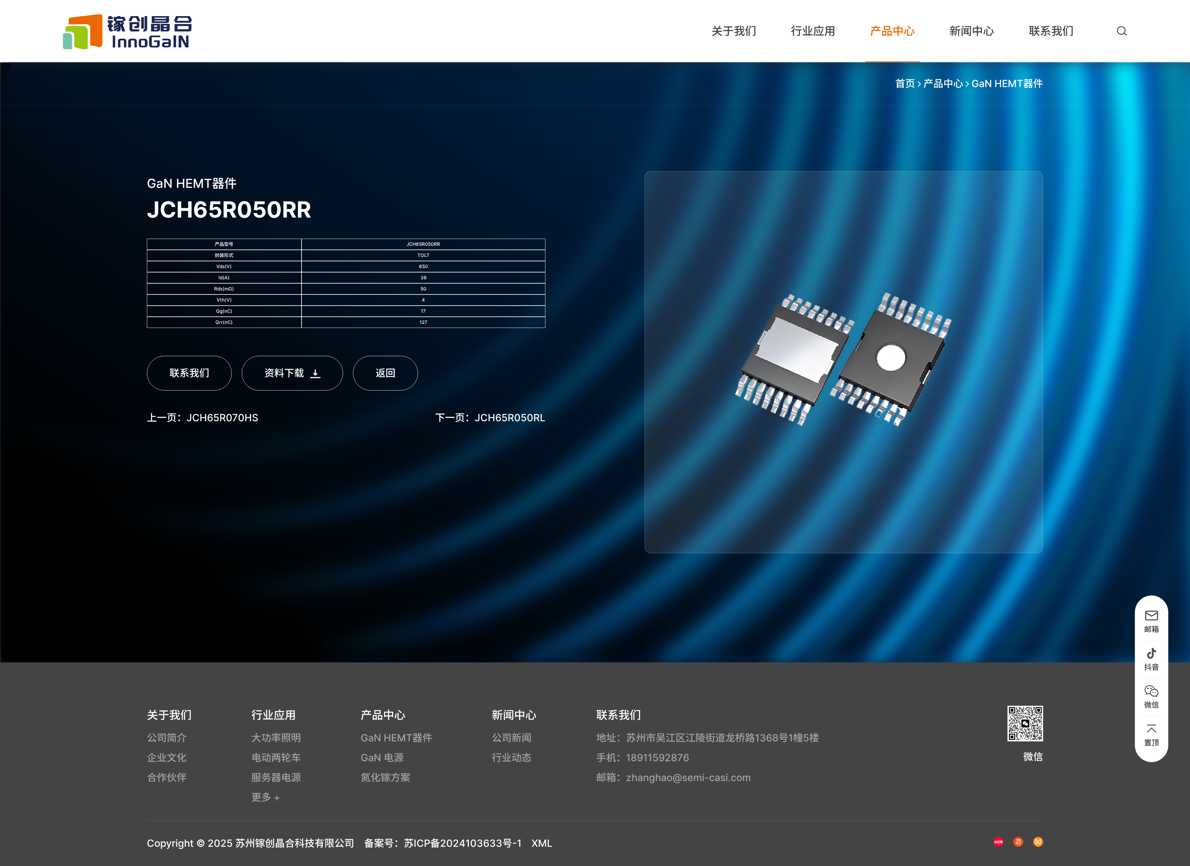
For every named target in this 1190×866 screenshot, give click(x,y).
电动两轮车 (276, 758)
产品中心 (892, 31)
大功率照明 (276, 738)
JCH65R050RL (510, 418)
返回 (385, 373)
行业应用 (813, 31)
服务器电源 (276, 777)
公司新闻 (511, 738)
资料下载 (284, 373)
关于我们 (734, 31)
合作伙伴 (167, 777)
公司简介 (167, 738)
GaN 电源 (382, 758)
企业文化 (167, 758)
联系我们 (1051, 31)
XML (542, 843)
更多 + (265, 797)
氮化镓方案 (385, 777)
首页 (905, 83)
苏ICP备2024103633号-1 (463, 843)
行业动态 (511, 758)
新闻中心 (972, 31)
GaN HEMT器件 (1007, 83)
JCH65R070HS (222, 418)
